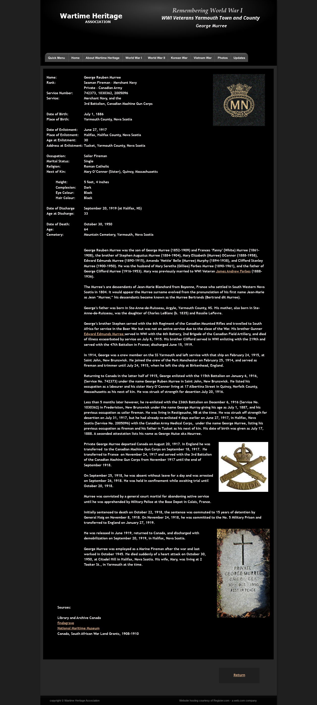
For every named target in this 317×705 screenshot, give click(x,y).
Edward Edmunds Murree (104, 334)
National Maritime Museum (78, 628)
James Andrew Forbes (233, 271)
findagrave (65, 623)
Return (239, 675)
